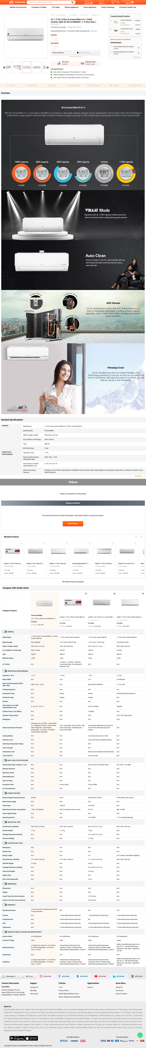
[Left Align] (73, 2)
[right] (141, 537)
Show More (136, 57)
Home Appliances (90, 7)
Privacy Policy (64, 990)
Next (48, 68)
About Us (119, 987)
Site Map (33, 990)
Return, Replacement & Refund (69, 997)
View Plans (93, 31)
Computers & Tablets (39, 7)
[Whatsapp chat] (139, 1035)
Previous (4, 68)
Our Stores (119, 990)
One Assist (34, 994)
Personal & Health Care (127, 7)
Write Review (73, 524)
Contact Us (34, 987)
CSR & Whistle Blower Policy (69, 994)
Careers (90, 987)
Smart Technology (107, 7)
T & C (61, 987)
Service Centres (121, 994)
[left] (136, 537)
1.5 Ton (54, 38)
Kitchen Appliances (71, 7)
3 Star (54, 47)
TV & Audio (56, 7)
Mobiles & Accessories (18, 7)
